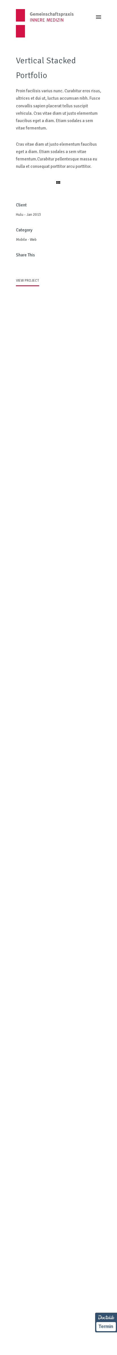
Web (33, 239)
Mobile (21, 239)
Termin (106, 1326)
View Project (27, 280)
